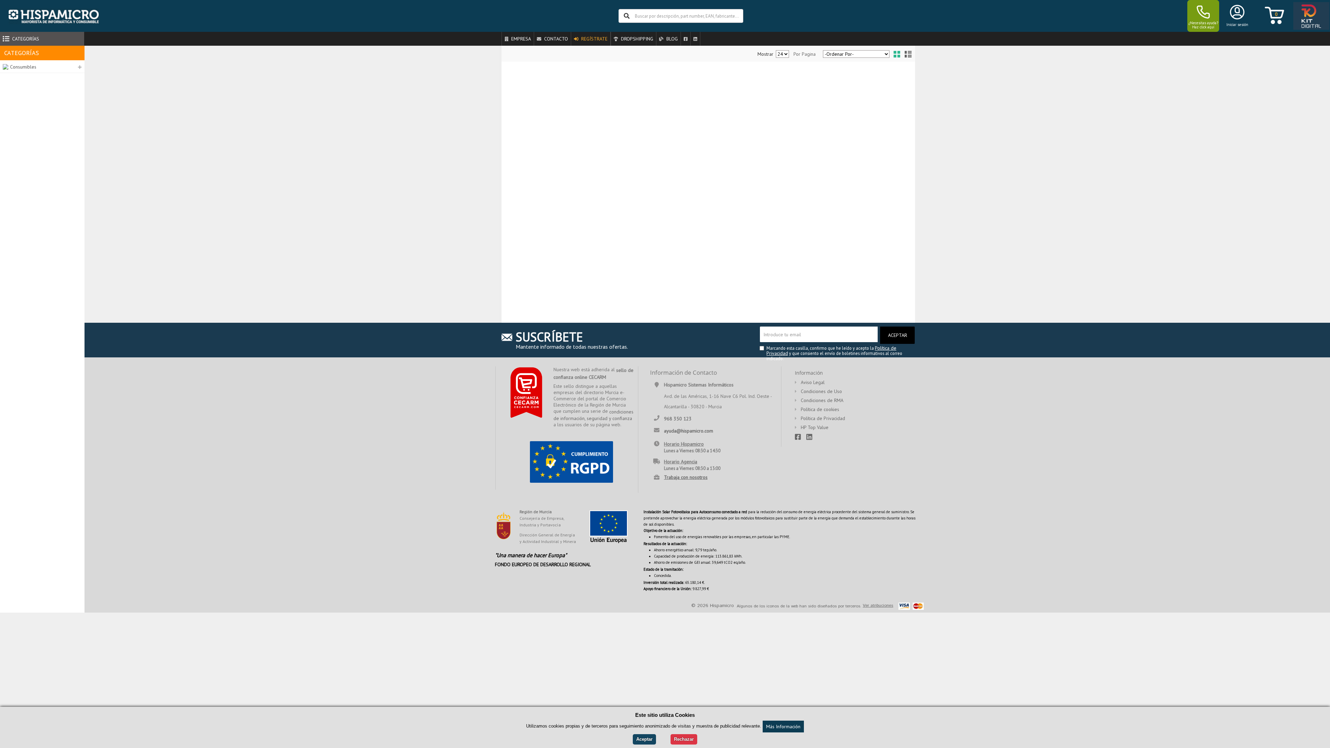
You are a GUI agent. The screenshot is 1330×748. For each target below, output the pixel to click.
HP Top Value (814, 427)
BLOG (671, 39)
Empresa (520, 39)
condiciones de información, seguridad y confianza (593, 415)
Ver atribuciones (878, 605)
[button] (42, 66)
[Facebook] (685, 39)
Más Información (783, 726)
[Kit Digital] (1309, 16)
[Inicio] (54, 16)
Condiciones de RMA (822, 400)
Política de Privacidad (823, 418)
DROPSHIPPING (636, 39)
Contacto (555, 39)
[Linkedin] (695, 39)
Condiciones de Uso (821, 391)
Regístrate (594, 39)
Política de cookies (820, 409)
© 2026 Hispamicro (712, 605)
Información (809, 372)
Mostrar (765, 54)
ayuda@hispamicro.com (688, 430)
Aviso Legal (813, 382)
